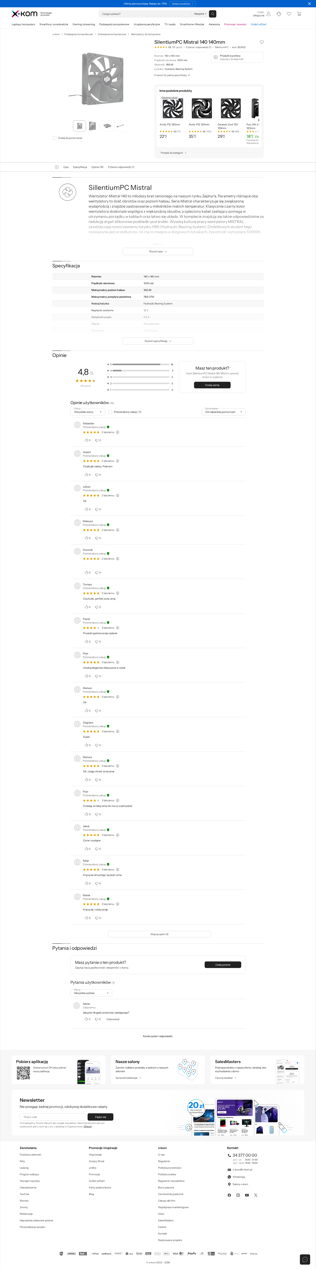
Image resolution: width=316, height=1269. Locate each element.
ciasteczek (127, 620)
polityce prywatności (164, 649)
